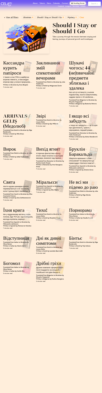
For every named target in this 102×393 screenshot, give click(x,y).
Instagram (68, 6)
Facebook (61, 6)
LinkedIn (83, 6)
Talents (42, 3)
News (49, 3)
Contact (65, 3)
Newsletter (76, 6)
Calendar (56, 3)
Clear (82, 17)
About (35, 3)
